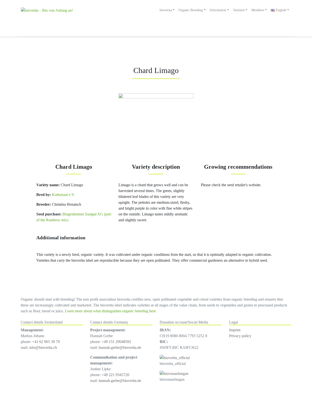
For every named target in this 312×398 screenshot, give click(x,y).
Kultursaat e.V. (63, 195)
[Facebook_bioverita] (174, 373)
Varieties (239, 10)
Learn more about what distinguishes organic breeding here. (111, 311)
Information (218, 10)
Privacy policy (240, 336)
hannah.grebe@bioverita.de (120, 347)
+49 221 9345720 (115, 375)
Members (257, 10)
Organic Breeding (190, 10)
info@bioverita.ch (43, 347)
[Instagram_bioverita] (175, 357)
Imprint (234, 330)
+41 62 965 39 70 (46, 342)
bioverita (166, 10)
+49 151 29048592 (116, 342)
